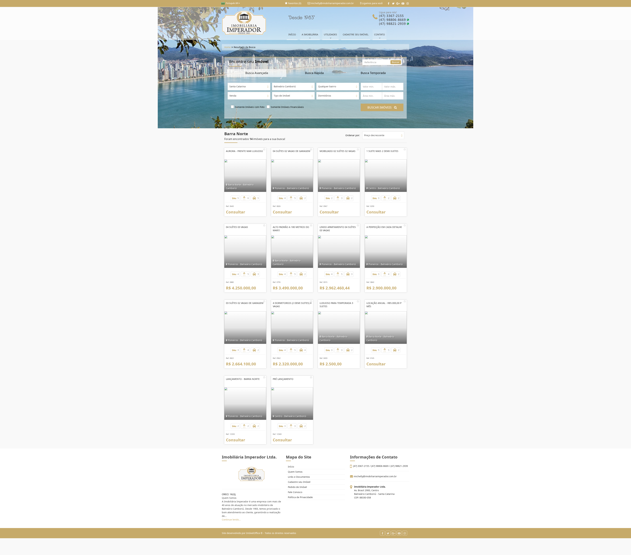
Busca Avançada (256, 73)
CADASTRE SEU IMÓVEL (355, 34)
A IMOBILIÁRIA (310, 34)
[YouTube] (403, 3)
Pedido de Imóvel (297, 487)
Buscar (395, 62)
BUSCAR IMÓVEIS (380, 107)
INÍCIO (292, 34)
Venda (232, 95)
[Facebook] (388, 3)
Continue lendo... (231, 519)
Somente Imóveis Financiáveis (287, 107)
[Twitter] (393, 3)
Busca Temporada (373, 73)
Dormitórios (324, 95)
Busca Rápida (314, 73)
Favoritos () (294, 3)
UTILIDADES (330, 34)
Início (290, 466)
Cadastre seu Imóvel (298, 481)
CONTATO (379, 34)
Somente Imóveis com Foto (249, 107)
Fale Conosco (294, 492)
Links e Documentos (298, 476)
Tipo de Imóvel (282, 95)
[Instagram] (408, 3)
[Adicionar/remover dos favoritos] (264, 149)
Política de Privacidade (300, 497)
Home (227, 47)
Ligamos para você (372, 3)
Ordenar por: (352, 135)
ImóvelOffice (253, 533)
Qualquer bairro (327, 86)
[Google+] (398, 3)
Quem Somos (295, 471)
